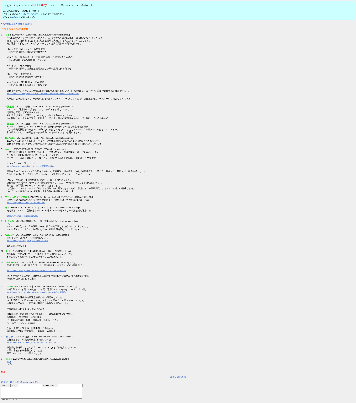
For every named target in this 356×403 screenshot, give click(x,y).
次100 (29, 382)
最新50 (28, 24)
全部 (20, 24)
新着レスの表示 (178, 377)
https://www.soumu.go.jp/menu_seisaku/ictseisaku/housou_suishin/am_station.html (43, 93)
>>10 (9, 361)
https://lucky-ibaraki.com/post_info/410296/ (26, 202)
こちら (15, 16)
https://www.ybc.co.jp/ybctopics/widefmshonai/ (27, 240)
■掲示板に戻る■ (9, 24)
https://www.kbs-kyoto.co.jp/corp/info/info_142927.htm (31, 342)
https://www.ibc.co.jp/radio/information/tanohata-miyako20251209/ (36, 270)
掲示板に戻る (7, 382)
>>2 (8, 224)
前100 (23, 382)
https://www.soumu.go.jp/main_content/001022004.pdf (31, 166)
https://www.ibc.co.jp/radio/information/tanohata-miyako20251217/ (36, 292)
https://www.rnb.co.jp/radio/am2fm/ (22, 216)
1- (24, 24)
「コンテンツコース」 (32, 14)
